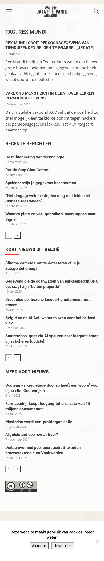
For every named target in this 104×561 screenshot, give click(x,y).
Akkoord (39, 545)
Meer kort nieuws (27, 371)
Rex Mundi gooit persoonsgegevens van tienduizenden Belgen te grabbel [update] (49, 45)
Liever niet (62, 545)
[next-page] (17, 235)
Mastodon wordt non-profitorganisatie (38, 421)
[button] (9, 11)
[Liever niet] (97, 541)
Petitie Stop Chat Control (27, 170)
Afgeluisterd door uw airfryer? (31, 434)
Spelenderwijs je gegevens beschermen (40, 182)
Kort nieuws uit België (32, 249)
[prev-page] (8, 235)
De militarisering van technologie (34, 157)
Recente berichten (28, 143)
